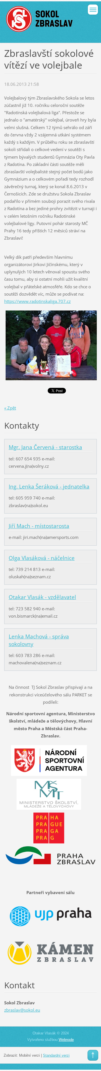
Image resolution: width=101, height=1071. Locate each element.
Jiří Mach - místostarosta (39, 526)
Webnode (66, 1040)
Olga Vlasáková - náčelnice (42, 558)
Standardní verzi (56, 1055)
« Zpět (10, 408)
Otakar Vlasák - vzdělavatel (42, 597)
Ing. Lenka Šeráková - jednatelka (49, 486)
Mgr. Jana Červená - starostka (45, 447)
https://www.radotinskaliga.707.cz (37, 301)
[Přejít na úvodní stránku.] (41, 21)
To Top (93, 1055)
